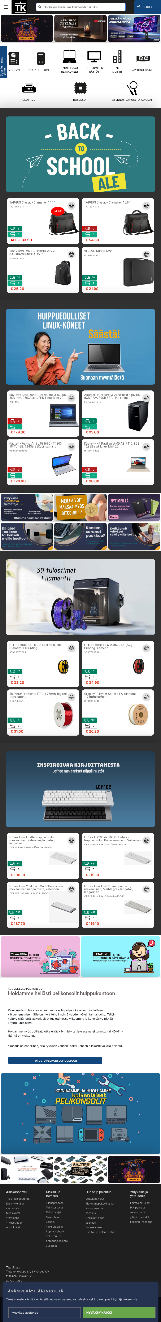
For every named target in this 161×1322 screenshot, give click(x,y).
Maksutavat (53, 1217)
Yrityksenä (12, 1217)
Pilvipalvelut (137, 1207)
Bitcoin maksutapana (54, 1224)
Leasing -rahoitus (141, 1221)
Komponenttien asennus (95, 1211)
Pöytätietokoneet (41, 70)
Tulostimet (29, 99)
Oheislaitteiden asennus (95, 1220)
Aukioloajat (13, 1227)
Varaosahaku (94, 1227)
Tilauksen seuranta (18, 1198)
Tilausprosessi (55, 1203)
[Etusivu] (20, 12)
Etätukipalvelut (95, 1198)
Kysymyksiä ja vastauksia (15, 1206)
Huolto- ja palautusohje (100, 1232)
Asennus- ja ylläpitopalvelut (139, 1215)
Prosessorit (80, 99)
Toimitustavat (54, 1207)
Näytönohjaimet (143, 70)
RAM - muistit (117, 70)
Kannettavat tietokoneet (69, 70)
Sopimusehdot (55, 1231)
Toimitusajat (53, 1212)
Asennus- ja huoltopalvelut (132, 99)
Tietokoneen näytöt (94, 70)
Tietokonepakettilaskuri (100, 1203)
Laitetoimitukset (140, 1203)
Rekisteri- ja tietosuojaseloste (57, 1238)
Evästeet (51, 1245)
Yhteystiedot (14, 1222)
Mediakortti (13, 1213)
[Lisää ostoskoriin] (71, 206)
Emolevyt (13, 70)
